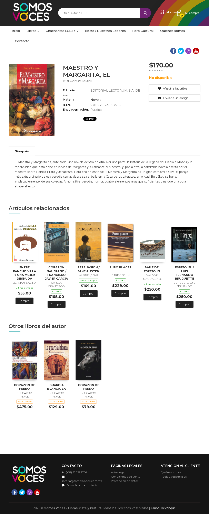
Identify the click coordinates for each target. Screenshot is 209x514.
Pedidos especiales (174, 476)
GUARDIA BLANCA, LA (56, 387)
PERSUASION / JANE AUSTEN (89, 269)
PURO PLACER (120, 267)
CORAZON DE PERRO (24, 387)
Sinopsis (22, 151)
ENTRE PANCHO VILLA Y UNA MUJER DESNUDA (24, 272)
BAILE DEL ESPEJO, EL (152, 269)
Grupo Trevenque (163, 508)
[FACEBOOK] (173, 51)
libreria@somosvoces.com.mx (82, 481)
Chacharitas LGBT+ (61, 31)
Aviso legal (118, 472)
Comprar (24, 300)
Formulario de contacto (82, 485)
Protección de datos (124, 481)
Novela (95, 100)
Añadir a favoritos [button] (174, 88)
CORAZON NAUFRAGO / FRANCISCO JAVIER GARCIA (56, 272)
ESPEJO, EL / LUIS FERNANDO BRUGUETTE (184, 272)
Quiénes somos (171, 472)
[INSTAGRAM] (188, 51)
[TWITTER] (181, 51)
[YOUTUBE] (196, 51)
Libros (32, 31)
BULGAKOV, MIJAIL (78, 81)
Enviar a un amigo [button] (175, 98)
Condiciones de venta (125, 476)
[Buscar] (145, 13)
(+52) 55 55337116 (76, 472)
